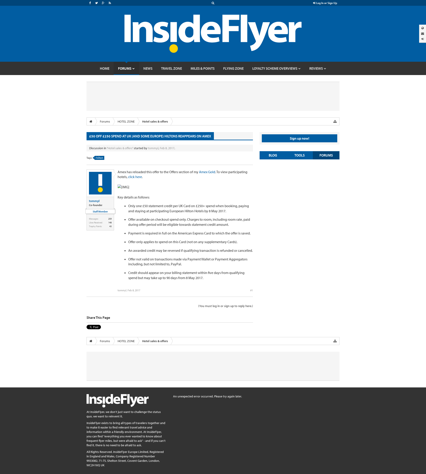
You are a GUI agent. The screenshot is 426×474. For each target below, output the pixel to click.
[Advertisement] (299, 195)
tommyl (153, 148)
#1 (251, 290)
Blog (273, 155)
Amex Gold (207, 172)
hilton (99, 157)
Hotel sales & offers (120, 148)
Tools (299, 155)
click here (135, 177)
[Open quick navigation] (335, 121)
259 (110, 218)
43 (110, 226)
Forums (326, 155)
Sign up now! (299, 138)
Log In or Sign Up (326, 3)
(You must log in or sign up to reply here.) (225, 306)
